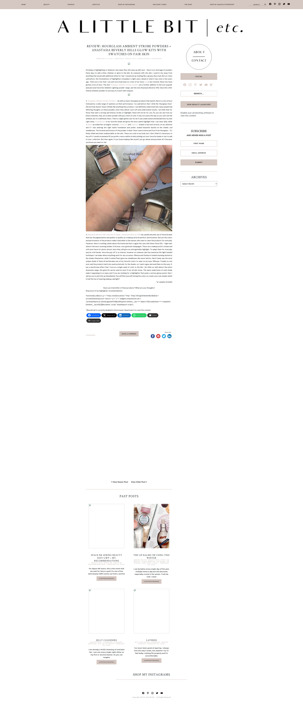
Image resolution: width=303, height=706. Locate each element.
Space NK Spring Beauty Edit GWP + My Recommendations (106, 557)
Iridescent (123, 124)
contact (199, 61)
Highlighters (144, 58)
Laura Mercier (148, 561)
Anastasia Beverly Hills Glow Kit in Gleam (104, 234)
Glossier (118, 642)
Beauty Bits (131, 58)
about (199, 52)
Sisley (155, 563)
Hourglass (156, 58)
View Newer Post (120, 482)
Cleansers (108, 642)
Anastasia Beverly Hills (131, 234)
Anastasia (119, 58)
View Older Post (138, 482)
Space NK (108, 563)
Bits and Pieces (142, 642)
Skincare (92, 644)
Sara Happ (147, 563)
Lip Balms (161, 561)
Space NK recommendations (105, 563)
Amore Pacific (140, 560)
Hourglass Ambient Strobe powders (124, 85)
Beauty (47, 4)
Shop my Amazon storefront (222, 4)
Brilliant (89, 124)
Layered (151, 640)
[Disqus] (129, 377)
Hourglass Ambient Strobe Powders (102, 101)
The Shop (188, 4)
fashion (71, 4)
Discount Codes (159, 4)
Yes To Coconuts (106, 644)
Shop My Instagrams (126, 4)
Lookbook (155, 642)
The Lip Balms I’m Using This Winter (151, 556)
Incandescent (100, 121)
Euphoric (134, 124)
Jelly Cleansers (106, 640)
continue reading (106, 578)
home (23, 4)
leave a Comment (128, 334)
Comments (90, 335)
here (146, 82)
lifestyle (96, 4)
